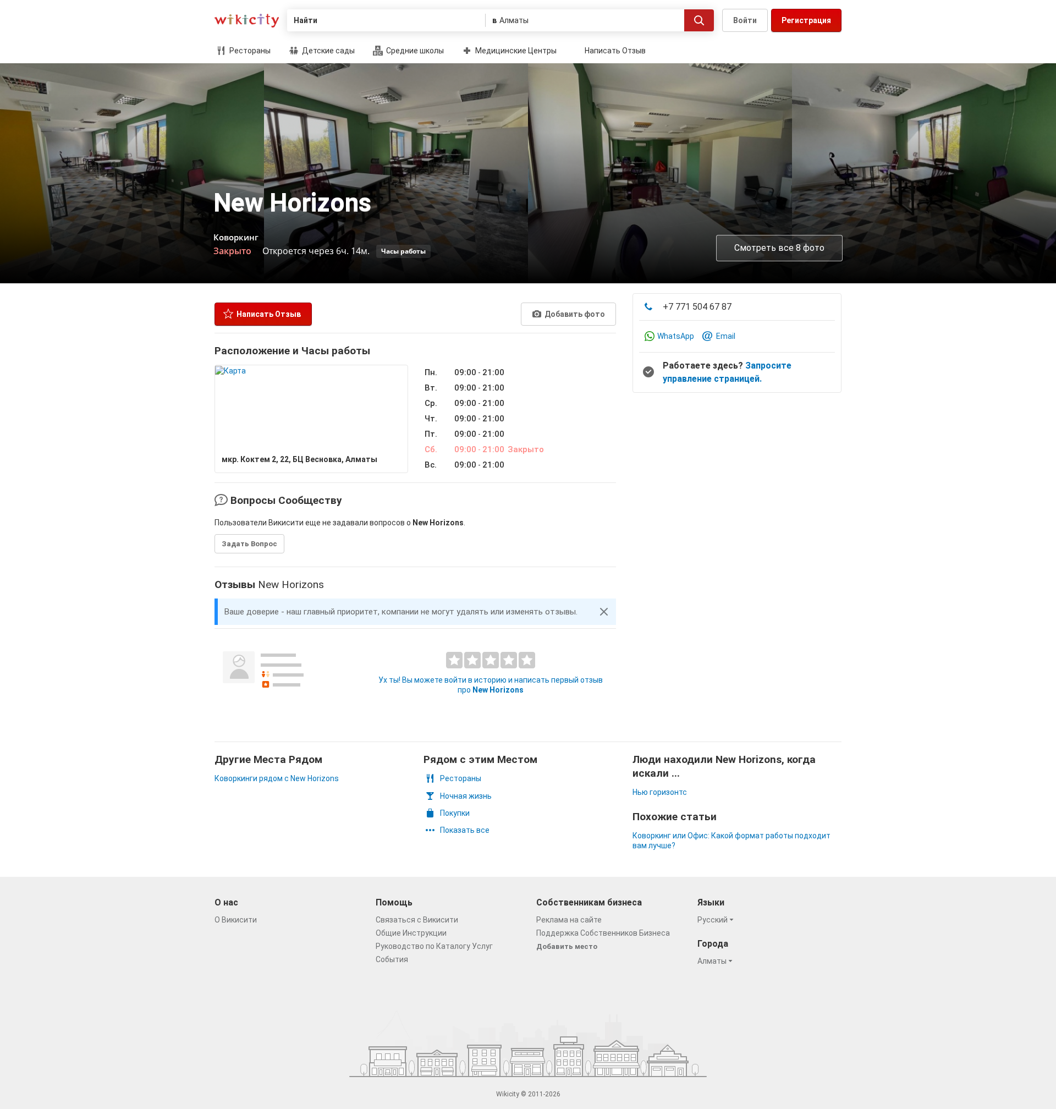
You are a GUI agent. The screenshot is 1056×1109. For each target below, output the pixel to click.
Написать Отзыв (615, 50)
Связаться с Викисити (417, 919)
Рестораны (249, 50)
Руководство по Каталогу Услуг (434, 946)
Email (725, 336)
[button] (603, 611)
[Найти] (699, 20)
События (392, 959)
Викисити (247, 21)
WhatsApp (675, 336)
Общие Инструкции (411, 933)
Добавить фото (574, 314)
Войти (745, 20)
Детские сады (327, 50)
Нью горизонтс (659, 792)
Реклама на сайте (569, 919)
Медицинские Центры (515, 50)
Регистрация (806, 20)
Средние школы (414, 50)
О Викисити (236, 919)
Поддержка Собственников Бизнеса (603, 933)
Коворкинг (235, 237)
